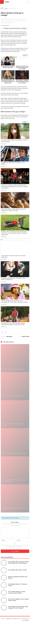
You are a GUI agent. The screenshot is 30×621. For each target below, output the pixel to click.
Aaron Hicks (26, 336)
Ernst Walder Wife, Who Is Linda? (17, 570)
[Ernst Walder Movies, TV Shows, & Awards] (4, 585)
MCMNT (7, 2)
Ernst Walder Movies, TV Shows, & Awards (17, 584)
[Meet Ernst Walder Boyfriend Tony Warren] (4, 578)
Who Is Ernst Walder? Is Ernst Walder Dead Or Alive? (18, 599)
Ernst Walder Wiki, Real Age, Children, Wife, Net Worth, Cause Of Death (18, 562)
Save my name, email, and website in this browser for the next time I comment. (15, 546)
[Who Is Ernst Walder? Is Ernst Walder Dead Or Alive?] (4, 600)
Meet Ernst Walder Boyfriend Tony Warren (17, 577)
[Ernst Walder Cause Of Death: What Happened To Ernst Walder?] (4, 608)
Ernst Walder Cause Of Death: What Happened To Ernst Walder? (18, 607)
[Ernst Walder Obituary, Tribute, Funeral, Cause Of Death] (4, 593)
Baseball (9, 336)
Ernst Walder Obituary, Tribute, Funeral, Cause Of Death (16, 592)
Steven (6, 8)
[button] (3, 428)
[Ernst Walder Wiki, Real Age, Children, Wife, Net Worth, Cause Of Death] (4, 563)
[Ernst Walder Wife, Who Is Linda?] (4, 570)
